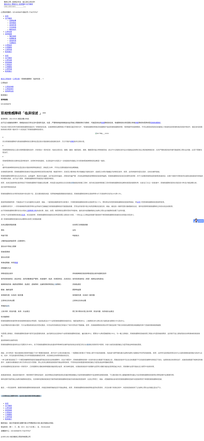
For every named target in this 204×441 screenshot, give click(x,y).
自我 (72, 182)
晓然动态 (12, 29)
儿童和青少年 (31, 210)
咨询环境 (12, 25)
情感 (103, 123)
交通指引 (12, 43)
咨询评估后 (9, 91)
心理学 (11, 396)
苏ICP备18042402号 (8, 439)
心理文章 (16, 79)
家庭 (16, 262)
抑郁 (137, 123)
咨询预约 (22, 4)
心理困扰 (8, 47)
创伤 (7, 306)
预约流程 (12, 36)
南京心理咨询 (6, 79)
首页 (6, 16)
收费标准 (12, 38)
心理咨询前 (9, 87)
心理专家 (8, 32)
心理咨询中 (9, 89)
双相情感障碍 (155, 123)
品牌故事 (12, 20)
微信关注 (7, 4)
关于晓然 (29, 4)
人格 (55, 284)
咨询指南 (8, 34)
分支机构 (12, 27)
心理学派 (8, 49)
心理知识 (8, 45)
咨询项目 (12, 23)
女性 (138, 202)
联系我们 (8, 52)
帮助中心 (15, 4)
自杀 (23, 214)
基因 (88, 344)
